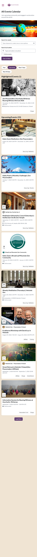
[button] (34, 43)
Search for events (6, 40)
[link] (18, 100)
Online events (8, 54)
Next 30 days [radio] (6, 71)
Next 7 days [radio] (22, 67)
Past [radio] (4, 67)
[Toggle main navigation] (2, 5)
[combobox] (18, 50)
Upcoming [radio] (12, 67)
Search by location (6, 47)
